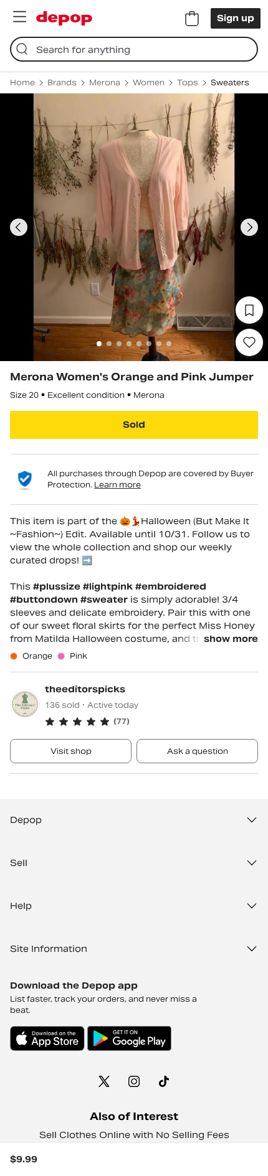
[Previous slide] (18, 227)
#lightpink (109, 586)
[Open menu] (19, 16)
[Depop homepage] (64, 18)
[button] (151, 721)
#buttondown (45, 599)
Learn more (117, 484)
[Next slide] (249, 227)
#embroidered (170, 586)
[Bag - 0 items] (192, 18)
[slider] (134, 227)
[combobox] (134, 49)
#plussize (58, 586)
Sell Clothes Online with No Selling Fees (134, 1135)
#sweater (105, 599)
